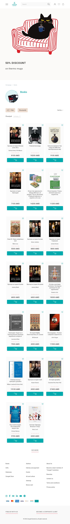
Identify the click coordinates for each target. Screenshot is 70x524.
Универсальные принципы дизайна (15, 380)
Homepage (8, 85)
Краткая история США (35, 380)
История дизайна (54, 380)
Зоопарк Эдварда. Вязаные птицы (35, 425)
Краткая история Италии (15, 284)
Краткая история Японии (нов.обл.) (15, 146)
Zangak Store (10, 476)
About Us (49, 463)
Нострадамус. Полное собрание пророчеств (55, 333)
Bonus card (29, 485)
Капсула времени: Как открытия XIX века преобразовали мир (55, 147)
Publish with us (12, 512)
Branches (49, 474)
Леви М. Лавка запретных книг (15, 240)
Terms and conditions (53, 483)
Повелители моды (35, 146)
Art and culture (30, 476)
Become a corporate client (47, 512)
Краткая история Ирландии (15, 192)
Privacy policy (51, 487)
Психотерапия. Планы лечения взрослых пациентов (55, 192)
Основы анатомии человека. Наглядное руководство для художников (54, 287)
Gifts (7, 468)
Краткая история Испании (35, 284)
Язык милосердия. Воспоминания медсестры (15, 426)
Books (7, 463)
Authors (28, 463)
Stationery (9, 472)
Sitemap (28, 480)
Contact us (50, 478)
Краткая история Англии (35, 239)
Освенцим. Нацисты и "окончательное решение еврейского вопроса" (15, 334)
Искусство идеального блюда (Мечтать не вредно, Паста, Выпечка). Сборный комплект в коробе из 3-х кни (35, 194)
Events (28, 472)
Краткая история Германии (54, 240)
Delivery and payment (32, 468)
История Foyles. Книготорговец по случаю (35, 333)
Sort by (59, 110)
